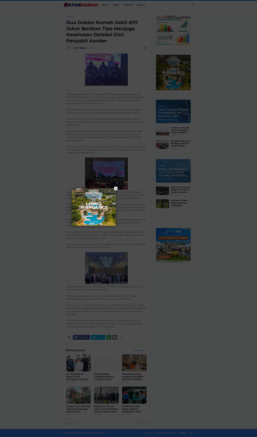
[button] (128, 218)
